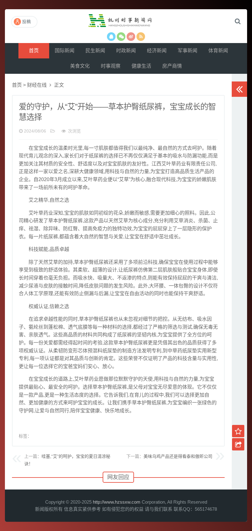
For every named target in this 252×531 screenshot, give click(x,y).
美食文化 (80, 66)
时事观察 (110, 66)
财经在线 (37, 85)
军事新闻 (187, 50)
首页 (34, 50)
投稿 (26, 21)
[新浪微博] (131, 36)
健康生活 (141, 66)
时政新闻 (126, 50)
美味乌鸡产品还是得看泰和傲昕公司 (178, 456)
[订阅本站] (140, 36)
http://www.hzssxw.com (116, 502)
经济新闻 (157, 50)
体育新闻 (218, 50)
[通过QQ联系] (111, 36)
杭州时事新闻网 (126, 23)
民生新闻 (95, 50)
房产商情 (172, 66)
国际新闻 (64, 50)
